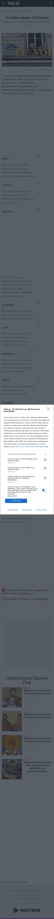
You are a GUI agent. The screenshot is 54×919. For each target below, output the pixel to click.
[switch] (44, 459)
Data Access (27, 510)
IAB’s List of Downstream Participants (30, 447)
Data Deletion (12, 510)
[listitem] (27, 454)
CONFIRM (16, 501)
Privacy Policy (41, 510)
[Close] (49, 409)
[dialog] (27, 460)
